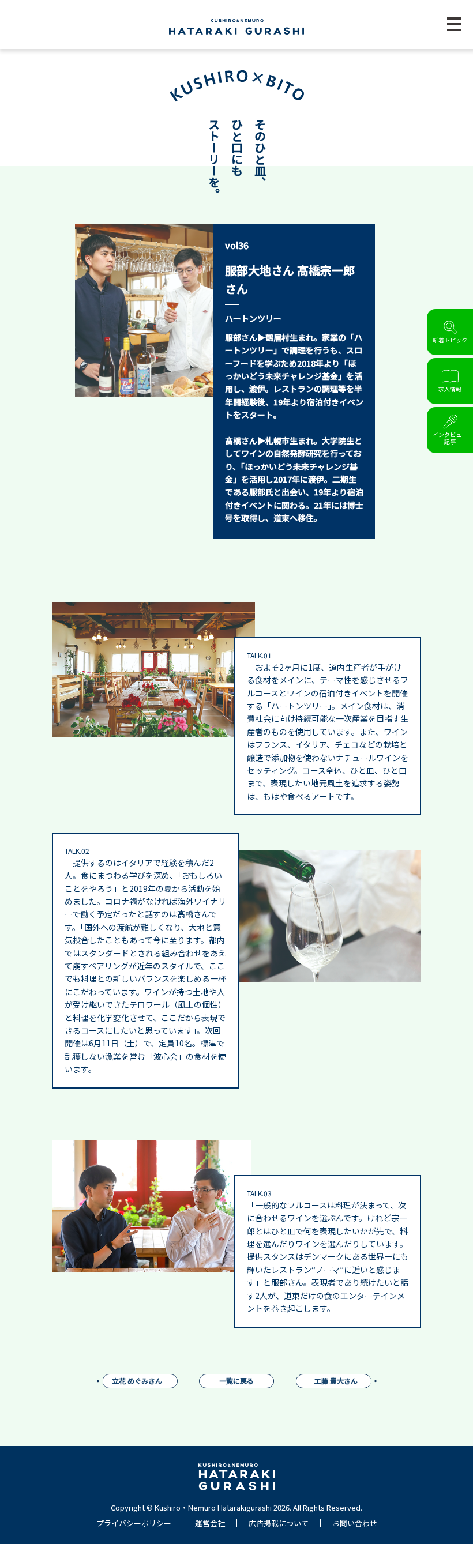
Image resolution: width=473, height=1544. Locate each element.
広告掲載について (279, 1523)
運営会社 (210, 1523)
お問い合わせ (354, 1523)
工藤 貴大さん (336, 1380)
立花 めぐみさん (137, 1380)
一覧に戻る (236, 1380)
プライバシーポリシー (133, 1523)
